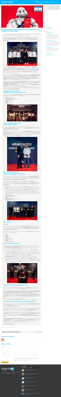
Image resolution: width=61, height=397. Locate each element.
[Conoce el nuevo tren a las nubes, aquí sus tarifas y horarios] (23, 394)
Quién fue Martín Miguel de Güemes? (31, 385)
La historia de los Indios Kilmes (30, 389)
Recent (30, 367)
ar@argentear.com (51, 55)
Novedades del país (14, 327)
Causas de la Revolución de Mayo (30, 369)
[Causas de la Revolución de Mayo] (23, 370)
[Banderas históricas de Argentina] (23, 378)
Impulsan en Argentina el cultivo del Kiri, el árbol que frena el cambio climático (32, 374)
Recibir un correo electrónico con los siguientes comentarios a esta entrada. (25, 358)
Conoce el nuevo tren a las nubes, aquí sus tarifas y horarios (32, 393)
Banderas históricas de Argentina (30, 377)
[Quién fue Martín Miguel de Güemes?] (23, 386)
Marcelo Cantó (4, 327)
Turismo (18, 327)
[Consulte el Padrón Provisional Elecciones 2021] (23, 382)
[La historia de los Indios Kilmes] (23, 390)
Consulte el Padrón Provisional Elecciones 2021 (31, 382)
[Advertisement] (53, 19)
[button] (58, 2)
